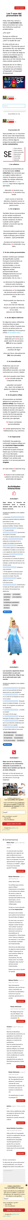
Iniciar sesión (20, 8)
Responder (21, 871)
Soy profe (8, 1204)
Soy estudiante (10, 1206)
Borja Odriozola (14, 876)
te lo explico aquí (14, 333)
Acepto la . (11, 1215)
